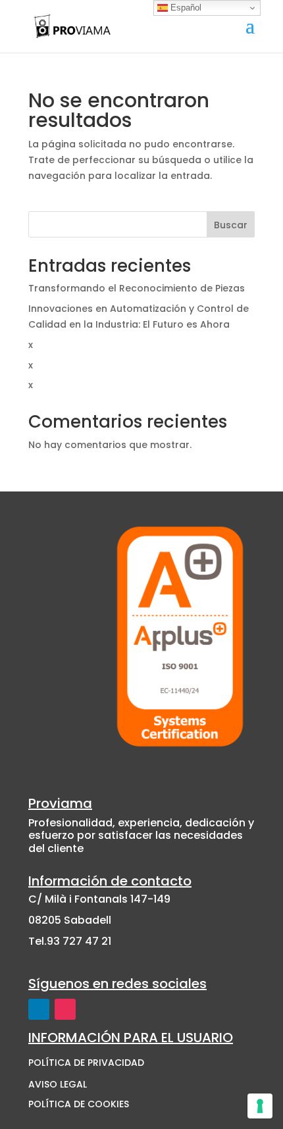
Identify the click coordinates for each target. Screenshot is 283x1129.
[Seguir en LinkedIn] (38, 1009)
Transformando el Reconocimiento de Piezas (136, 288)
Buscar (230, 225)
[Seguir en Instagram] (65, 1009)
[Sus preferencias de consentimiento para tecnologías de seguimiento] (259, 1105)
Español (184, 8)
